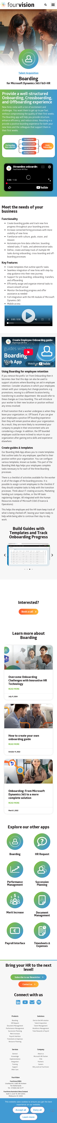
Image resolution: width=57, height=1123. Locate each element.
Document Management (42, 913)
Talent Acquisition (28, 73)
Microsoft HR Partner (41, 1056)
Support (15, 1067)
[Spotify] (39, 1002)
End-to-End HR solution (41, 1020)
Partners (41, 1062)
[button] (53, 4)
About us (41, 1054)
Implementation (15, 1059)
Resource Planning (15, 1041)
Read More (13, 688)
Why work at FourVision (41, 1067)
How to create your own (23, 737)
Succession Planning (42, 883)
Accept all (20, 1110)
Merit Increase (15, 912)
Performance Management (15, 883)
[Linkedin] (18, 1002)
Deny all (37, 1110)
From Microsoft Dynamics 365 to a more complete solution (26, 794)
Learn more (28, 1117)
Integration (15, 1062)
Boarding (14, 854)
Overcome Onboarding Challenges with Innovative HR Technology (27, 680)
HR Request (42, 854)
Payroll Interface (15, 943)
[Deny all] (52, 1110)
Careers (40, 1064)
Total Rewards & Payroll (41, 1031)
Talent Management (40, 1026)
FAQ (40, 1059)
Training (15, 1064)
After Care (14, 1069)
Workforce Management (41, 1028)
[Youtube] (25, 1002)
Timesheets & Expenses (42, 944)
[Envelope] (32, 1002)
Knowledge (15, 1056)
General (15, 1054)
